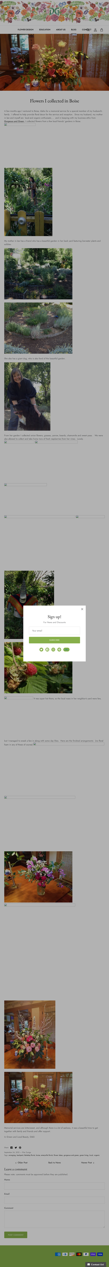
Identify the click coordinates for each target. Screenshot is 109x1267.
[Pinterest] (59, 649)
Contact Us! (97, 1264)
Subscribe (54, 640)
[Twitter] (41, 649)
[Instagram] (53, 649)
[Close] (82, 609)
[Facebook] (47, 649)
